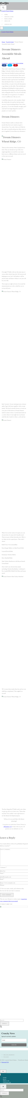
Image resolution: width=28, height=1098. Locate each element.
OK (3, 1071)
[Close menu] (0, 1074)
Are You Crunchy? (9, 1054)
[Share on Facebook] (4, 65)
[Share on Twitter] (9, 65)
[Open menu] (1, 27)
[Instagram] (5, 4)
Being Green (8, 18)
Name (2, 873)
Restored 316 (5, 1062)
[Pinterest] (8, 4)
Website (2, 885)
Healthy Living (9, 16)
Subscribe (14, 1045)
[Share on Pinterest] (15, 65)
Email (2, 879)
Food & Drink (19, 63)
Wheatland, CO (8, 826)
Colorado (5, 63)
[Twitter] (3, 4)
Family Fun (12, 63)
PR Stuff (6, 1056)
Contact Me (8, 24)
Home (6, 14)
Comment (3, 867)
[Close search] (3, 1086)
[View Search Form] (3, 7)
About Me (7, 20)
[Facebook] (1, 4)
